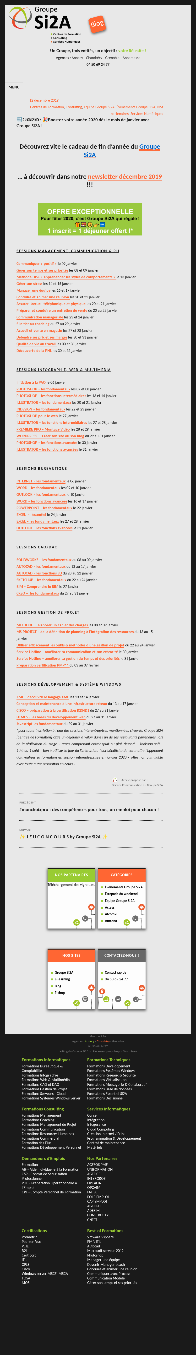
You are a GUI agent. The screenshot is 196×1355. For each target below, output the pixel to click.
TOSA (26, 1278)
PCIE (25, 1246)
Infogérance (96, 1125)
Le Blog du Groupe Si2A (73, 1051)
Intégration (95, 1120)
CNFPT (92, 1220)
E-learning (62, 979)
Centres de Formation (47, 107)
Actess (109, 908)
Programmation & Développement (114, 1139)
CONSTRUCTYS (98, 1215)
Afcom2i (111, 914)
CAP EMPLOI (97, 1202)
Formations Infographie (40, 1075)
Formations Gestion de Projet (44, 1089)
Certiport (29, 1255)
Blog (58, 986)
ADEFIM (93, 1211)
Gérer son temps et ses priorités (112, 1283)
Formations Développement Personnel (51, 1148)
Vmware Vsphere (100, 1237)
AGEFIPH (94, 1206)
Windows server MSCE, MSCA (45, 1274)
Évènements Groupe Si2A (135, 107)
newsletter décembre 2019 (125, 177)
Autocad (93, 1246)
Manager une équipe (103, 1260)
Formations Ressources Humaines (48, 1134)
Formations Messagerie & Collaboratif (117, 1085)
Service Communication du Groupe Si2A (137, 785)
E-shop (60, 993)
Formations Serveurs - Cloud (43, 1094)
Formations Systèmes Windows (111, 1071)
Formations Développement (108, 1066)
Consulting (74, 107)
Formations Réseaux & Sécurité (111, 1075)
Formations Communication (43, 1129)
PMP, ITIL (94, 1242)
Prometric (29, 1237)
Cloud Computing (100, 1129)
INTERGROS (96, 1179)
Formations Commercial (40, 1139)
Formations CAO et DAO (40, 1085)
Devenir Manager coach (106, 1265)
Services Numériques (147, 114)
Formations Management (41, 1116)
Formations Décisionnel (105, 1098)
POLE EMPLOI (98, 1197)
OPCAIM (93, 1188)
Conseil (92, 1116)
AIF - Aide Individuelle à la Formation (50, 1170)
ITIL (24, 1260)
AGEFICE (93, 1174)
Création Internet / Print (106, 1134)
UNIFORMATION (100, 1170)
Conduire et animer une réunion (112, 1269)
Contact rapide (115, 973)
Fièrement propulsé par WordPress (115, 1051)
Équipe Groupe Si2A (99, 107)
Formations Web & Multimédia (46, 1080)
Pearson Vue (31, 1242)
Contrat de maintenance (106, 1143)
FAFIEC (92, 1192)
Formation (30, 1165)
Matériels (94, 1148)
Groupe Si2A (64, 973)
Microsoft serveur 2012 (105, 1251)
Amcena (111, 921)
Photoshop (95, 1255)
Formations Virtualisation (106, 1080)
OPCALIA (94, 1183)
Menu (14, 87)
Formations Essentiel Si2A (107, 1094)
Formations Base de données (109, 1089)
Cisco (26, 1269)
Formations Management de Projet (49, 1125)
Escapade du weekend (121, 894)
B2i (24, 1251)
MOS (25, 1283)
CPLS (25, 1265)
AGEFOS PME (97, 1165)
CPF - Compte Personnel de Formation (51, 1192)
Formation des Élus (36, 1143)
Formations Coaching (38, 1120)
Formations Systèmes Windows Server (51, 1098)
